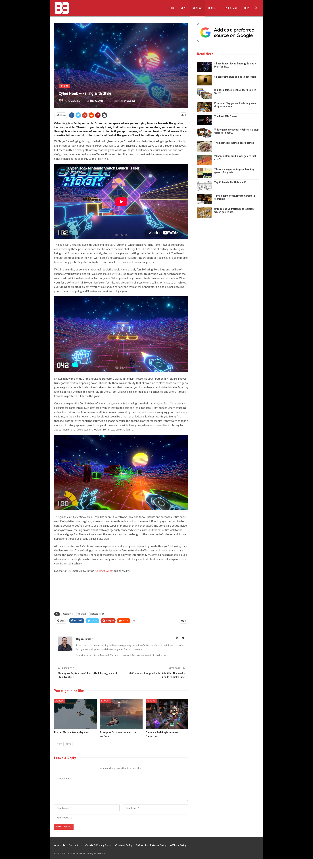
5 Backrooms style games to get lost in (235, 76)
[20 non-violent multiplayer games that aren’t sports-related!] (204, 160)
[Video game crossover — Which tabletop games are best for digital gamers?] (204, 133)
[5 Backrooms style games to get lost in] (204, 80)
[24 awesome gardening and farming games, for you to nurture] (204, 173)
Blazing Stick (68, 614)
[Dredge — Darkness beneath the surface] (121, 714)
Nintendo (94, 614)
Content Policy (123, 845)
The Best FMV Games (225, 116)
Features (214, 8)
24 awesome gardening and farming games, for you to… (234, 171)
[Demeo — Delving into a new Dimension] (167, 714)
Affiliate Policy (178, 845)
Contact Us (75, 845)
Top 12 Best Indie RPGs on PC (230, 182)
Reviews (198, 8)
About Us (59, 845)
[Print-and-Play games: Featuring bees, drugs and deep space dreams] (204, 107)
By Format (231, 8)
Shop (246, 8)
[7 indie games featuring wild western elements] (204, 199)
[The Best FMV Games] (204, 120)
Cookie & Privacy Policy (98, 845)
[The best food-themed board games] (204, 146)
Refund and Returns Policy (151, 845)
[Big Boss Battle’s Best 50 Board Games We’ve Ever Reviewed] (204, 94)
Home (172, 8)
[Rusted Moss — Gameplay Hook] (75, 714)
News (184, 8)
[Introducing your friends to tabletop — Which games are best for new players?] (204, 212)
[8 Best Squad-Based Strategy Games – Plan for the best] (204, 67)
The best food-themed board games (234, 142)
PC (103, 614)
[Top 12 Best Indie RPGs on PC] (204, 186)
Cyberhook (82, 614)
